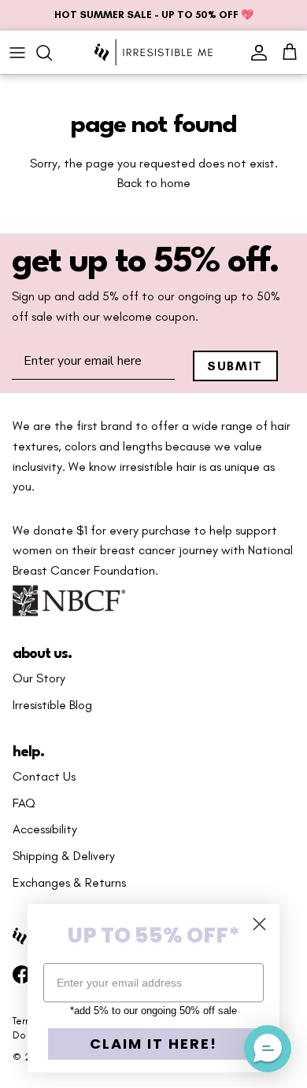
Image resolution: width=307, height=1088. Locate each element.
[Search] (52, 52)
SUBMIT (235, 365)
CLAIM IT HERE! (153, 1043)
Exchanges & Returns (69, 883)
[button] (267, 1048)
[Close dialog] (259, 924)
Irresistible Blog (52, 705)
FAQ (24, 803)
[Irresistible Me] (153, 52)
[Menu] (17, 52)
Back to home (153, 183)
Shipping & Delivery (64, 856)
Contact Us (44, 777)
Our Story (39, 678)
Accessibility (45, 829)
